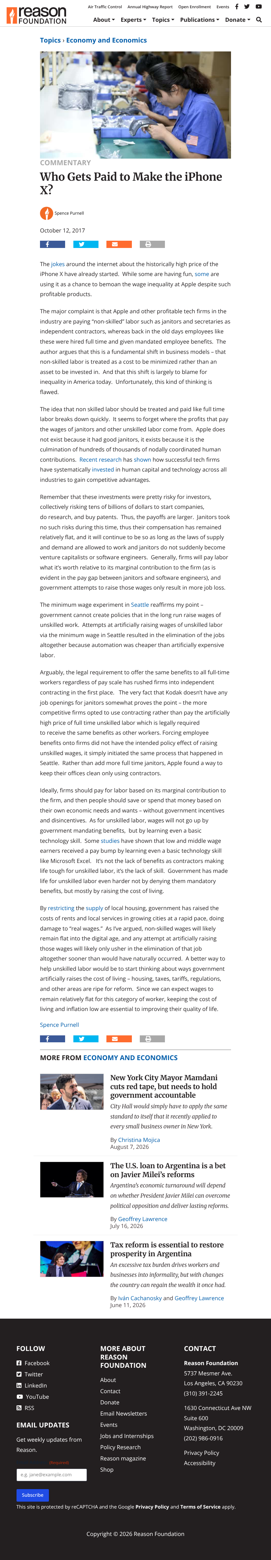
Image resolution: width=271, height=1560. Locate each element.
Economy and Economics (106, 40)
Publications (197, 19)
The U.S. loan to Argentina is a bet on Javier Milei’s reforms (168, 1170)
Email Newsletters (123, 1413)
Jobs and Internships (127, 1436)
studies (110, 840)
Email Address (43, 1462)
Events (222, 7)
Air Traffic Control (105, 7)
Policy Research (120, 1447)
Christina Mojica (139, 1140)
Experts (131, 19)
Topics (161, 19)
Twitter (34, 1374)
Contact (110, 1391)
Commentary (65, 163)
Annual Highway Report (150, 7)
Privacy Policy (201, 1452)
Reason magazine (123, 1458)
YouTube (37, 1396)
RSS (29, 1408)
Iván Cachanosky (140, 1298)
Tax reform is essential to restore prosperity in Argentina (167, 1249)
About (101, 19)
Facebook (37, 1363)
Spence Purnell (59, 1024)
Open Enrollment (194, 7)
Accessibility (199, 1463)
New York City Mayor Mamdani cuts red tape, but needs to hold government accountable (164, 1086)
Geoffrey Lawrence (143, 1219)
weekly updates (47, 1439)
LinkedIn (36, 1385)
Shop (106, 1469)
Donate (235, 19)
